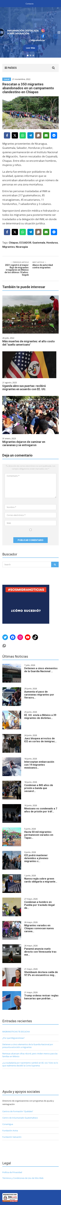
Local (6, 79)
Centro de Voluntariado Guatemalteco (20, 1117)
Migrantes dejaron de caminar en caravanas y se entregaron (23, 443)
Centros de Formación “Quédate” (17, 1111)
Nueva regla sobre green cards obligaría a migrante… (40, 880)
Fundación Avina (10, 1130)
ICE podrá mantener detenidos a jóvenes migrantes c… (36, 858)
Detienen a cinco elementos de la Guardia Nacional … (41, 670)
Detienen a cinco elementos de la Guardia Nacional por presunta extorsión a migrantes (27, 1046)
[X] (15, 135)
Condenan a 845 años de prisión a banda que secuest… (38, 788)
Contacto (29, 3)
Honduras (52, 242)
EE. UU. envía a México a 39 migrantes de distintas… (40, 717)
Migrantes (8, 246)
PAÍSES (12, 67)
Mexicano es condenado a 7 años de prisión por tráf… (40, 810)
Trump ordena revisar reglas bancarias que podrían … (41, 997)
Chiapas (13, 242)
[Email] (46, 135)
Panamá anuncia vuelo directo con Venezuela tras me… (40, 951)
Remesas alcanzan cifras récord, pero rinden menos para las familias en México (30, 1055)
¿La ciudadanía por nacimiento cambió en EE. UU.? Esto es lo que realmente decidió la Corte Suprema (30, 1064)
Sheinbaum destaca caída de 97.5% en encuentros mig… (41, 974)
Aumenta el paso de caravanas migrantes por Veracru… (39, 694)
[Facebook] (7, 135)
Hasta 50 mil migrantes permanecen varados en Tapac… (38, 834)
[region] (30, 32)
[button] (30, 32)
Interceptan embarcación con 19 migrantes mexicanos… (39, 764)
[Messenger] (54, 135)
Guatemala (38, 242)
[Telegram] (30, 135)
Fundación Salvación (11, 1137)
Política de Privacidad (12, 1172)
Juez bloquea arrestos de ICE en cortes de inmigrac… (40, 740)
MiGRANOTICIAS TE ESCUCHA (16, 1031)
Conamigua (7, 1124)
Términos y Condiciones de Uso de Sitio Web (22, 1178)
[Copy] (38, 135)
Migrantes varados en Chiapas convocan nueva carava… (39, 928)
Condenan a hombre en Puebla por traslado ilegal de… (39, 905)
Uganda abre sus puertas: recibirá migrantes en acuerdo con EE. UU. (24, 387)
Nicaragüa (22, 246)
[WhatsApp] (23, 135)
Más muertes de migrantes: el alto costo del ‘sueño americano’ (28, 343)
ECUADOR (25, 242)
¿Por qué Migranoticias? (13, 1038)
